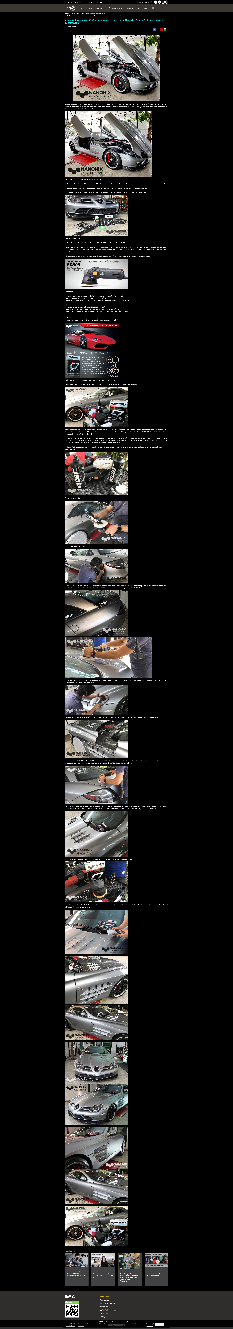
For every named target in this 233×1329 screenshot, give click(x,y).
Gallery (102, 1317)
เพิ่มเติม (145, 8)
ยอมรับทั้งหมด (159, 1325)
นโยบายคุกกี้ (81, 1326)
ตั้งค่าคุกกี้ (150, 1325)
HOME (82, 8)
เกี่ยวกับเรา (90, 8)
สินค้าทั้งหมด (100, 8)
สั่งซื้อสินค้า (104, 1307)
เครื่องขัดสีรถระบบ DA (108, 1310)
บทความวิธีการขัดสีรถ (108, 1303)
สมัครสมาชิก (149, 2)
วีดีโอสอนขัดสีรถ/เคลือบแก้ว (116, 8)
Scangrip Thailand (133, 8)
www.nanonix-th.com (83, 907)
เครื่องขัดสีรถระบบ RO (108, 1313)
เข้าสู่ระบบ (140, 2)
